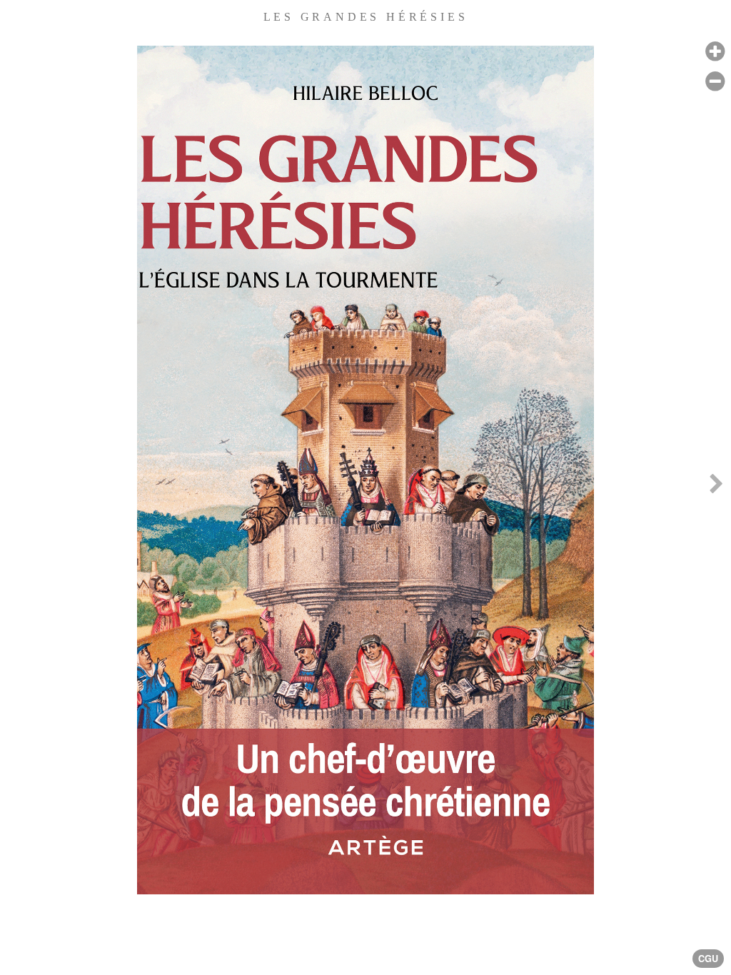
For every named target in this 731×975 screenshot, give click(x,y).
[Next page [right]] (716, 487)
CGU (708, 958)
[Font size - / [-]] (715, 82)
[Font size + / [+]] (715, 52)
